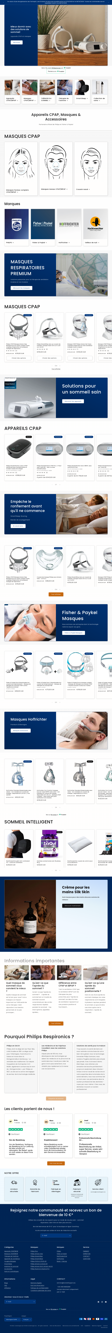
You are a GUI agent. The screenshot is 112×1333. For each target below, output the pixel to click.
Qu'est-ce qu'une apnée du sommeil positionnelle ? (94, 987)
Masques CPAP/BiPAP (29, 99)
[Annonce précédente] (3, 2)
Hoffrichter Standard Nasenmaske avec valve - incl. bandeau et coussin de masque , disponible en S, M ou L (79, 792)
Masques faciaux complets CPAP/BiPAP (17, 191)
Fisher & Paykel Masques (73, 633)
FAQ (5, 1285)
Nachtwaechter (62, 1256)
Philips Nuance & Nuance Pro (40, 1269)
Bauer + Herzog (62, 1261)
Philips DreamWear (37, 1259)
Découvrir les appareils (73, 401)
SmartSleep (81, 98)
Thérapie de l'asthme (64, 99)
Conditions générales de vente (41, 1290)
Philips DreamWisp (37, 1256)
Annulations (104, 1327)
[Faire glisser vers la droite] (60, 366)
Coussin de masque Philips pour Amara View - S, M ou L (49, 576)
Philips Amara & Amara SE (39, 1264)
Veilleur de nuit (91, 242)
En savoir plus (18, 526)
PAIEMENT (86, 1251)
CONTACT (86, 1256)
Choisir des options (19, 358)
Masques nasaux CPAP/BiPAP (53, 189)
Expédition (87, 1325)
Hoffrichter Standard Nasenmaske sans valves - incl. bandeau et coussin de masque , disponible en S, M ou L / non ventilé (18, 793)
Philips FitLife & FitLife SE (38, 1261)
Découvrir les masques (21, 288)
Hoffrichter (63, 242)
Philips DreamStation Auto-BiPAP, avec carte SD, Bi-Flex (79, 466)
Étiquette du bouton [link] (56, 1098)
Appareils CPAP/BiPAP (11, 99)
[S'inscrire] (70, 1236)
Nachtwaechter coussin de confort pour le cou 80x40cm (80, 860)
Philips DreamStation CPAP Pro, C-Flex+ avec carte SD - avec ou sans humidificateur (49, 467)
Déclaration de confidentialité (71, 1325)
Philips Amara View (37, 1254)
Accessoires (8, 1269)
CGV (82, 1325)
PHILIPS (9, 242)
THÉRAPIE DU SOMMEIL (46, 99)
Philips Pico (34, 1251)
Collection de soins (99, 99)
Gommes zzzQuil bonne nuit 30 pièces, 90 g (49, 860)
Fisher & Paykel (38, 242)
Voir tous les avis (56, 1163)
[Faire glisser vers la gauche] (52, 366)
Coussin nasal (82, 189)
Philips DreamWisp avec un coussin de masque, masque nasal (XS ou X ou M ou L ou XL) (48, 345)
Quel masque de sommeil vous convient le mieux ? (16, 987)
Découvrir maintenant (73, 906)
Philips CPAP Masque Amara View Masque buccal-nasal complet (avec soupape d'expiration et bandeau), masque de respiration (18, 346)
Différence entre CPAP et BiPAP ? (68, 984)
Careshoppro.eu (19, 1325)
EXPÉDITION (86, 1254)
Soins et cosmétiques (11, 1271)
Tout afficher (56, 369)
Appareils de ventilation (12, 1259)
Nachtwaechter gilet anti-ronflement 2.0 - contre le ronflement (18, 860)
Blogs (6, 1283)
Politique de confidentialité (39, 1288)
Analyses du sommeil (11, 1266)
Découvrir (16, 42)
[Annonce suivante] (109, 2)
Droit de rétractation (37, 1285)
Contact (105, 1325)
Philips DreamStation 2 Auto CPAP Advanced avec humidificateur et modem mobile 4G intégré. (16, 467)
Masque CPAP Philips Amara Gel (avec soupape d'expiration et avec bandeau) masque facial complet (79, 345)
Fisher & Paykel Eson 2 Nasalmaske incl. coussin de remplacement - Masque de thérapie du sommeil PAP (49, 684)
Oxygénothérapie (10, 1261)
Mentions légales (36, 1283)
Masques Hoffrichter (20, 731)
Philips (59, 1251)
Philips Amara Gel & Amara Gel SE (42, 1266)
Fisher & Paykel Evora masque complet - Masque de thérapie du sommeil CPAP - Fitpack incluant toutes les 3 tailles (79, 684)
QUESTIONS (86, 1259)
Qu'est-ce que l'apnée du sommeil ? (40, 986)
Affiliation (7, 1288)
